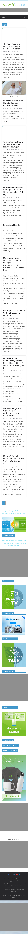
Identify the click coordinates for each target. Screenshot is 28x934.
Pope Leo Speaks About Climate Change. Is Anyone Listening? (13, 103)
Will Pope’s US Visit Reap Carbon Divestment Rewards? (14, 312)
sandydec (11, 463)
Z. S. (10, 51)
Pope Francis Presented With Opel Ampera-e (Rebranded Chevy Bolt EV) (13, 191)
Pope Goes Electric (11, 225)
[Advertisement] (14, 563)
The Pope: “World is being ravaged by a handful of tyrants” (11, 46)
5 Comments (20, 418)
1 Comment (16, 197)
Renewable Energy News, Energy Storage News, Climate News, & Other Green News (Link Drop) (13, 363)
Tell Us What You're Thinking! (17, 149)
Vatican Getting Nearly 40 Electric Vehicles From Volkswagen (13, 144)
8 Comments (13, 228)
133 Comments (15, 51)
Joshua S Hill (11, 318)
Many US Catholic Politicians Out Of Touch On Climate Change (13, 458)
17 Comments (20, 273)
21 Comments (19, 108)
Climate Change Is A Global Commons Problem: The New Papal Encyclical (12, 412)
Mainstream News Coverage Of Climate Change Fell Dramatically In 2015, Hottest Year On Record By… (13, 264)
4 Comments (16, 463)
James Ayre (10, 197)
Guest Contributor (13, 273)
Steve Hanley (12, 108)
